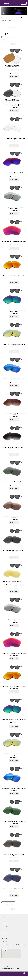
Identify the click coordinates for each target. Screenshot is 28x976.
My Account (4, 974)
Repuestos (8, 28)
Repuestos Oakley (14, 28)
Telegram (10, 20)
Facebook (6, 926)
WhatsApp (3, 20)
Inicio (4, 28)
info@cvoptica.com (5, 938)
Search (14, 974)
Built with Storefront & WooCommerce (10, 968)
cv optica (5, 3)
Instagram (6, 923)
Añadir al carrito (14, 76)
